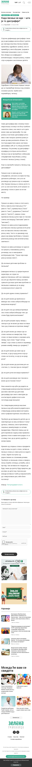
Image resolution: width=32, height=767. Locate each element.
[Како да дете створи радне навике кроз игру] (24, 701)
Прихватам (16, 765)
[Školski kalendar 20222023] (14, 593)
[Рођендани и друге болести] (24, 679)
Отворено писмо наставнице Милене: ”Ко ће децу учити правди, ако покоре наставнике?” (20, 640)
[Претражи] (23, 2)
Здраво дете (15, 15)
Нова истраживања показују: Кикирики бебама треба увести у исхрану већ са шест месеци (7, 689)
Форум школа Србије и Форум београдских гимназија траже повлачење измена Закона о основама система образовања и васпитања (20, 651)
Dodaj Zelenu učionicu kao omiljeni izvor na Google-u (16, 29)
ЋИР (16, 2)
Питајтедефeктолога (14, 485)
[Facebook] (14, 732)
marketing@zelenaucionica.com (16, 756)
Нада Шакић (7, 24)
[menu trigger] (28, 2)
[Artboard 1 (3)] (14, 569)
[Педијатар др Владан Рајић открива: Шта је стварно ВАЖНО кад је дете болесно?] (8, 701)
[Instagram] (17, 732)
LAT (20, 2)
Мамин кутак (6, 15)
